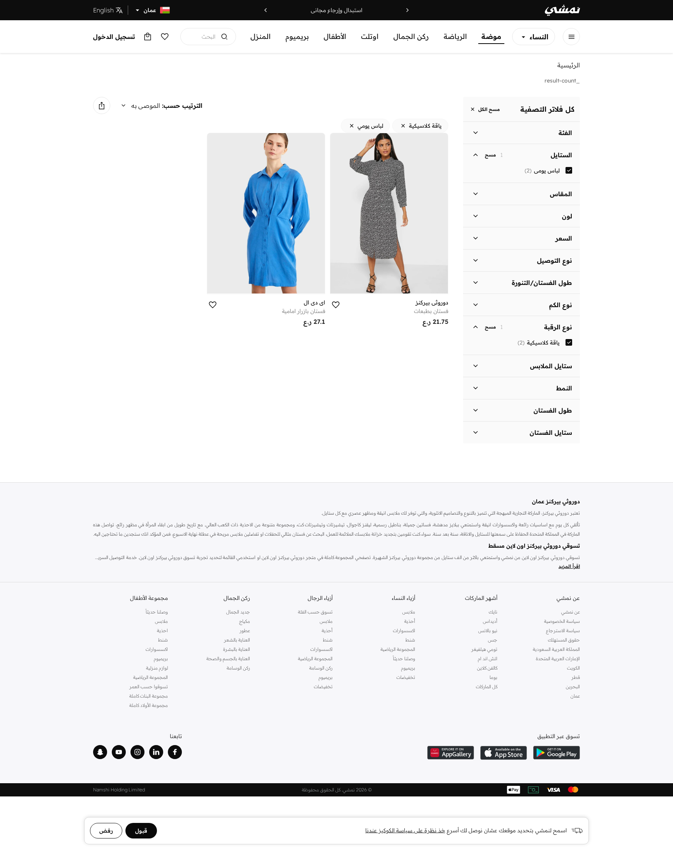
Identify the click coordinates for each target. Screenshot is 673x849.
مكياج (244, 621)
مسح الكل (489, 109)
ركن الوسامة (321, 668)
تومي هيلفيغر (484, 649)
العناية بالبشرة (236, 649)
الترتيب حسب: (182, 105)
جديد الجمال (238, 612)
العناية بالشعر (237, 640)
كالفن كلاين (487, 668)
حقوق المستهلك (564, 640)
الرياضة (455, 36)
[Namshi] (562, 10)
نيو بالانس (487, 630)
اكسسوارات (404, 630)
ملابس (408, 612)
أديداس (490, 621)
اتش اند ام (487, 658)
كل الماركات (486, 686)
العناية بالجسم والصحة (228, 658)
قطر (575, 677)
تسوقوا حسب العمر (148, 686)
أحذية (409, 621)
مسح (490, 155)
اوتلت (370, 36)
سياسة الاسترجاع (563, 630)
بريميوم (297, 36)
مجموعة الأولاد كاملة (148, 705)
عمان (575, 696)
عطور (245, 630)
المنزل (260, 36)
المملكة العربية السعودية (556, 649)
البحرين (573, 686)
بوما (493, 677)
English (103, 10)
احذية (162, 630)
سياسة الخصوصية (562, 621)
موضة (491, 36)
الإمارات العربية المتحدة (558, 658)
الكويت (573, 668)
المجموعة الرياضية (398, 649)
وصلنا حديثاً (404, 658)
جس (492, 640)
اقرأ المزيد (569, 566)
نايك (493, 612)
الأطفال (335, 36)
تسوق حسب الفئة (315, 612)
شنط (410, 640)
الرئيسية (568, 65)
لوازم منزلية (157, 668)
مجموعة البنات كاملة (148, 696)
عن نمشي (570, 612)
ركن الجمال (411, 36)
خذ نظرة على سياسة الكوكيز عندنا (405, 830)
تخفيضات (405, 677)
